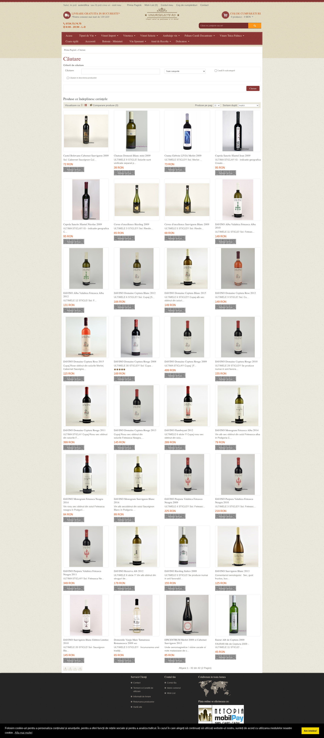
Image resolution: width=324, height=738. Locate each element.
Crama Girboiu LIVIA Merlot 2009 (183, 155)
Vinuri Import (108, 35)
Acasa (69, 35)
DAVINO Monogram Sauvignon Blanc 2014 (134, 500)
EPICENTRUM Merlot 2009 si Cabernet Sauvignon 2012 (186, 641)
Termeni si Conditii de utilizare (143, 690)
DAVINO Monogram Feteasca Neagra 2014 (83, 500)
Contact (204, 5)
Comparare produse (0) (105, 105)
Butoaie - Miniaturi (112, 41)
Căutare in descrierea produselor (83, 78)
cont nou (116, 5)
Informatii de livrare (142, 696)
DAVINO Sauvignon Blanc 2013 (232, 571)
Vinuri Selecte (147, 35)
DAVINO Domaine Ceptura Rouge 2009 (186, 361)
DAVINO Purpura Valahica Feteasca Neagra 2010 (234, 500)
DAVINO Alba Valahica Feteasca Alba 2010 (235, 225)
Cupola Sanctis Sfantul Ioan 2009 (232, 155)
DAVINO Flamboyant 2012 (179, 430)
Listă (82, 105)
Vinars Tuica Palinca (231, 35)
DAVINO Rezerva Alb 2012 (128, 571)
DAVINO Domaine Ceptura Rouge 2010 (236, 361)
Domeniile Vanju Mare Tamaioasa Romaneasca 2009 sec (132, 641)
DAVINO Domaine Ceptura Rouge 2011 (84, 430)
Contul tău (172, 683)
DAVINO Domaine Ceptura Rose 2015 (83, 361)
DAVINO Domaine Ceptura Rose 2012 (235, 293)
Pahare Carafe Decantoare (198, 35)
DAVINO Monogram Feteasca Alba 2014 (237, 430)
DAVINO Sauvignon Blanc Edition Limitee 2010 (86, 641)
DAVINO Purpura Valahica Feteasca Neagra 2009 (183, 500)
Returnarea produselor (143, 702)
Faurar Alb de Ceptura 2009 (230, 639)
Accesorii (90, 41)
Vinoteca (128, 35)
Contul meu (167, 5)
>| (80, 668)
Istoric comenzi (174, 688)
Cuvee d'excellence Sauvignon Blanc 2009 (187, 224)
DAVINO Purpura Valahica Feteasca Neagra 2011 (82, 572)
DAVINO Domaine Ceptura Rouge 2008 (135, 361)
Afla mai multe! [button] (23, 732)
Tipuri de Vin (86, 35)
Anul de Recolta (159, 41)
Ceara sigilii (72, 41)
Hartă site (137, 707)
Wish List (171, 693)
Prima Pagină (134, 5)
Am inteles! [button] (310, 730)
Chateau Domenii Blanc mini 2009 (132, 155)
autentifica (83, 5)
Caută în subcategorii (226, 71)
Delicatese (181, 41)
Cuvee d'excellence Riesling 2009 (131, 224)
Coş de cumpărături (186, 5)
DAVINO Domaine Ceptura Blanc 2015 (185, 293)
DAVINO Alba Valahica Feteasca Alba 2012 (83, 294)
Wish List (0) (151, 5)
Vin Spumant (136, 41)
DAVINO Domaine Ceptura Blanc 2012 (135, 293)
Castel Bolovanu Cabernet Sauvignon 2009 (86, 155)
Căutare (81, 49)
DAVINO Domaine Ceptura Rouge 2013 (135, 430)
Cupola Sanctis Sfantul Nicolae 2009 (82, 224)
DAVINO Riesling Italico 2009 (181, 571)
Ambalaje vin (170, 35)
